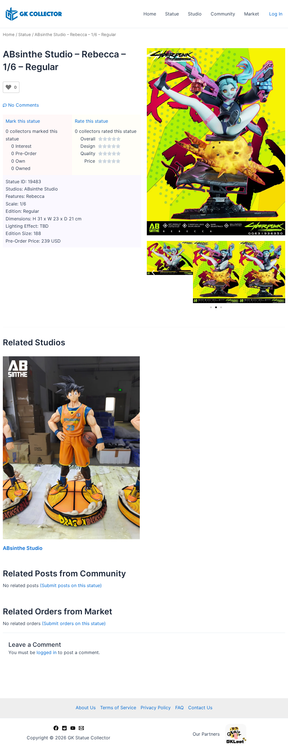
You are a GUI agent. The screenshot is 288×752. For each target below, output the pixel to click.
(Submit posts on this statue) (71, 585)
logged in (47, 652)
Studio (195, 14)
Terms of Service (118, 707)
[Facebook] (55, 728)
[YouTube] (72, 728)
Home (149, 14)
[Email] (81, 728)
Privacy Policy (156, 707)
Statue (172, 14)
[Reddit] (64, 728)
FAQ (179, 707)
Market (251, 14)
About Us (86, 707)
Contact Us (200, 707)
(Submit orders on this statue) (74, 623)
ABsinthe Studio (22, 548)
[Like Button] (8, 87)
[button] (153, 272)
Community (223, 14)
